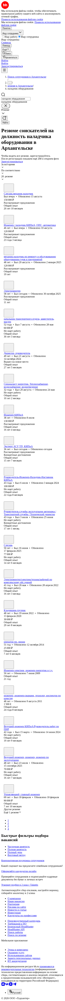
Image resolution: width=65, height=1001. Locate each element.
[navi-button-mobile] (4, 70)
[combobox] (15, 98)
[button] (4, 60)
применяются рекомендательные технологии (27, 968)
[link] (6, 53)
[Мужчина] (9, 188)
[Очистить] (5, 105)
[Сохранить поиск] (4, 118)
